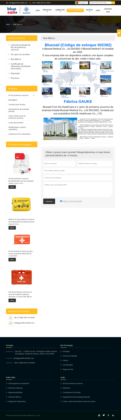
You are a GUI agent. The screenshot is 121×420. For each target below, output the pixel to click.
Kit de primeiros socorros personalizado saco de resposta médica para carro (21, 180)
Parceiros (15, 78)
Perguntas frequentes (17, 401)
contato (9, 345)
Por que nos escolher (20, 54)
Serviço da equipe (70, 356)
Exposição (15, 73)
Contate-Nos (108, 10)
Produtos (47, 10)
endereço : (10, 351)
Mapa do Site (68, 369)
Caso (98, 10)
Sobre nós (60, 10)
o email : (9, 358)
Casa (38, 10)
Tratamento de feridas (72, 392)
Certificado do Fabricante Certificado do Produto (20, 66)
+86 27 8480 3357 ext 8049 (41, 3)
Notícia (89, 10)
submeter (49, 201)
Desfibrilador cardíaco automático (17, 128)
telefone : (9, 363)
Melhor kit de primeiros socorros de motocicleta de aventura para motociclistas (21, 221)
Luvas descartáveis (16, 122)
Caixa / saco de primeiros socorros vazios (79, 401)
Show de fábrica (75, 10)
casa (8, 24)
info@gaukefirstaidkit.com (18, 3)
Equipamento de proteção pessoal (19, 110)
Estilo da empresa (15, 388)
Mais (12, 187)
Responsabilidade (15, 392)
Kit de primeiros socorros (18, 95)
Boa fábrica (16, 59)
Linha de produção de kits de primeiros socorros (20, 47)
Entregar (66, 351)
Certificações (68, 365)
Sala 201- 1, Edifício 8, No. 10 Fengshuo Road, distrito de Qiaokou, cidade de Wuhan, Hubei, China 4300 (36, 352)
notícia (65, 360)
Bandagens (13, 100)
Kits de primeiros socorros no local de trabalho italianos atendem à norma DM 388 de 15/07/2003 (20, 294)
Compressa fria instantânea (19, 134)
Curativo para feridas (17, 104)
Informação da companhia (18, 383)
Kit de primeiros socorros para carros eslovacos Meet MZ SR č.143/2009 (21, 253)
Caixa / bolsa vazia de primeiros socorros (17, 117)
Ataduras (66, 388)
